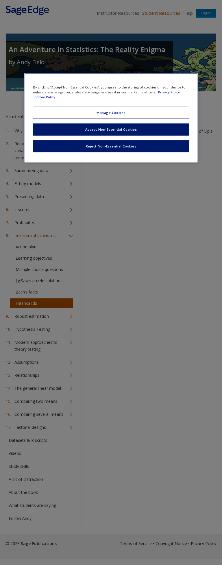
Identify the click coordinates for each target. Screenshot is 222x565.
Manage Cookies (111, 112)
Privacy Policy (169, 92)
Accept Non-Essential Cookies (111, 129)
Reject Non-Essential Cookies (111, 146)
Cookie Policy (44, 97)
